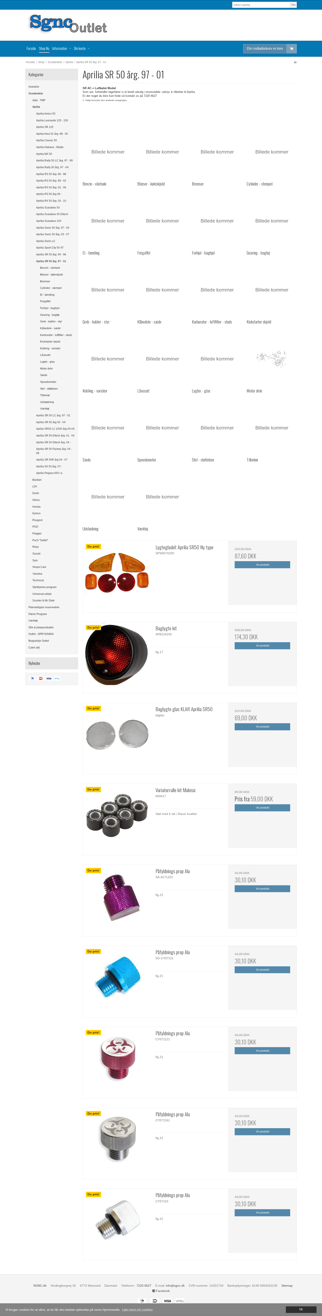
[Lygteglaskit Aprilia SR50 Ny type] (117, 575)
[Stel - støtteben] (217, 428)
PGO (35, 526)
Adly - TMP (38, 100)
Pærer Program (37, 614)
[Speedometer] (162, 428)
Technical (38, 580)
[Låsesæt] (162, 359)
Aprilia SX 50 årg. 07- (49, 466)
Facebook (162, 1291)
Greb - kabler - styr (51, 321)
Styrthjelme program (44, 587)
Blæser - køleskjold (51, 274)
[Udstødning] (108, 497)
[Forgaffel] (162, 221)
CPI (34, 486)
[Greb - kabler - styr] (108, 290)
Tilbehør (45, 395)
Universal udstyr (42, 593)
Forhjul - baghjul (50, 308)
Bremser (45, 281)
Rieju (35, 546)
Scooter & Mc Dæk (43, 600)
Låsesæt (45, 355)
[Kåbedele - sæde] (162, 290)
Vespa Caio (39, 567)
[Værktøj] (162, 497)
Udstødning (47, 402)
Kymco (36, 513)
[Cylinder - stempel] (272, 152)
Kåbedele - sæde (50, 328)
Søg (293, 4)
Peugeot (37, 520)
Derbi (35, 493)
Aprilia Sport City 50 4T (50, 247)
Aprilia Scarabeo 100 (48, 221)
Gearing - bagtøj (49, 314)
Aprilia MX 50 (44, 153)
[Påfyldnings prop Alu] (117, 899)
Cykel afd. (34, 647)
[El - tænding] (108, 221)
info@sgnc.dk (175, 1285)
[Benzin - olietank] (108, 152)
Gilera (36, 500)
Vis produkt (262, 564)
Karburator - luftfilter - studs (56, 335)
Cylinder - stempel (51, 288)
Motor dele (46, 368)
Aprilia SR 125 (44, 127)
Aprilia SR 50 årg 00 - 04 (50, 422)
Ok (301, 1309)
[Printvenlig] (295, 62)
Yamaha (37, 573)
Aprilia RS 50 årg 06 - (49, 194)
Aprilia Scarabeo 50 (48, 207)
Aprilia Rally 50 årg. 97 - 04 (52, 167)
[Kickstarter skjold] (272, 290)
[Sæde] (108, 428)
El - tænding (47, 294)
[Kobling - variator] (108, 359)
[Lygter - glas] (217, 359)
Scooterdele (35, 93)
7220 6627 (143, 1285)
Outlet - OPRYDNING (41, 634)
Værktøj (44, 408)
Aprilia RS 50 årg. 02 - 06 (51, 187)
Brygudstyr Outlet (38, 640)
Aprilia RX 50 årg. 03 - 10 (51, 200)
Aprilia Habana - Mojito (50, 147)
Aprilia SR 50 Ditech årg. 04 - (53, 442)
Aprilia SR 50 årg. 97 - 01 (51, 261)
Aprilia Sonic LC (45, 241)
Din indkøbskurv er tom (265, 48)
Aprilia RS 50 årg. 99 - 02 (51, 180)
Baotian (37, 479)
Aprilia (36, 106)
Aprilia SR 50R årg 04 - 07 (51, 459)
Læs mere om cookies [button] (137, 1309)
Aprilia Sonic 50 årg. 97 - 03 (52, 227)
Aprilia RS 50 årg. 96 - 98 (51, 174)
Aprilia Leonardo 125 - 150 (52, 120)
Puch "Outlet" (40, 540)
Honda (36, 506)
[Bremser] (217, 152)
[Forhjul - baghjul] (217, 221)
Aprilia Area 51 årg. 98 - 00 (52, 133)
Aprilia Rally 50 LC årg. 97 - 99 (54, 160)
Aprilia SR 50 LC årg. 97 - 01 (53, 415)
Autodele (33, 86)
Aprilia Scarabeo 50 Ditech (52, 214)
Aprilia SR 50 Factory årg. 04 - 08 (54, 450)
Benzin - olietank (50, 267)
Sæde (43, 375)
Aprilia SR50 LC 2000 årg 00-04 (55, 428)
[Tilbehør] (272, 428)
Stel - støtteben (49, 388)
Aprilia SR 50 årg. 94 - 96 (51, 254)
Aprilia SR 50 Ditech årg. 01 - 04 (55, 435)
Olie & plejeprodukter (41, 627)
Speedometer (48, 381)
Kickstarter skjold (50, 341)
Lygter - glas (47, 361)
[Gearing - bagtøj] (272, 221)
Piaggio (37, 533)
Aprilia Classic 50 (46, 140)
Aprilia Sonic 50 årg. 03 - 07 (52, 234)
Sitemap (287, 1285)
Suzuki (36, 553)
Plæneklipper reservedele (43, 607)
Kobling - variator (50, 348)
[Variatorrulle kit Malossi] (117, 818)
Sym (35, 560)
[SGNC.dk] (161, 25)
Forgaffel (45, 301)
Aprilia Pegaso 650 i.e (49, 473)
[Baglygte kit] (117, 656)
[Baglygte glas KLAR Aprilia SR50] (117, 737)
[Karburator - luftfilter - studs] (217, 290)
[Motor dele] (272, 359)
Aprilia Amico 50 (45, 113)
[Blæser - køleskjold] (162, 152)
